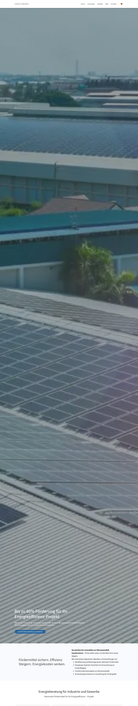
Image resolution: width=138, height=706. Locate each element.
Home (83, 4)
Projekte (100, 4)
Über (107, 4)
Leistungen (91, 4)
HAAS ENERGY (22, 4)
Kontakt (113, 4)
